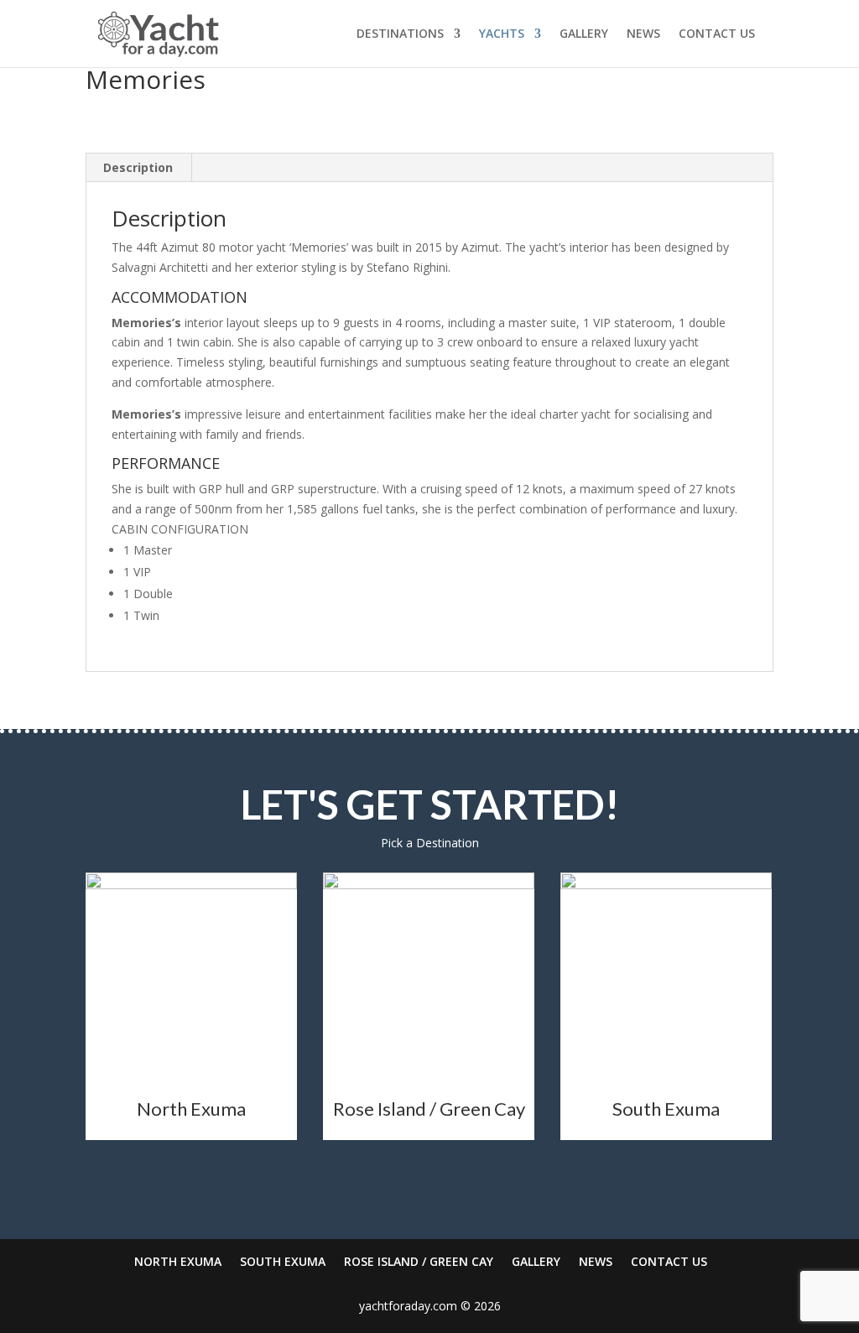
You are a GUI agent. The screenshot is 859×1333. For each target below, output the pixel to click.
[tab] (138, 168)
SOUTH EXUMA (282, 1261)
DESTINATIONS (400, 34)
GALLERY (584, 34)
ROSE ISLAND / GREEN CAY (418, 1261)
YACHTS (501, 34)
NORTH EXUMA (177, 1261)
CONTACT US (717, 34)
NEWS (643, 34)
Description (138, 167)
